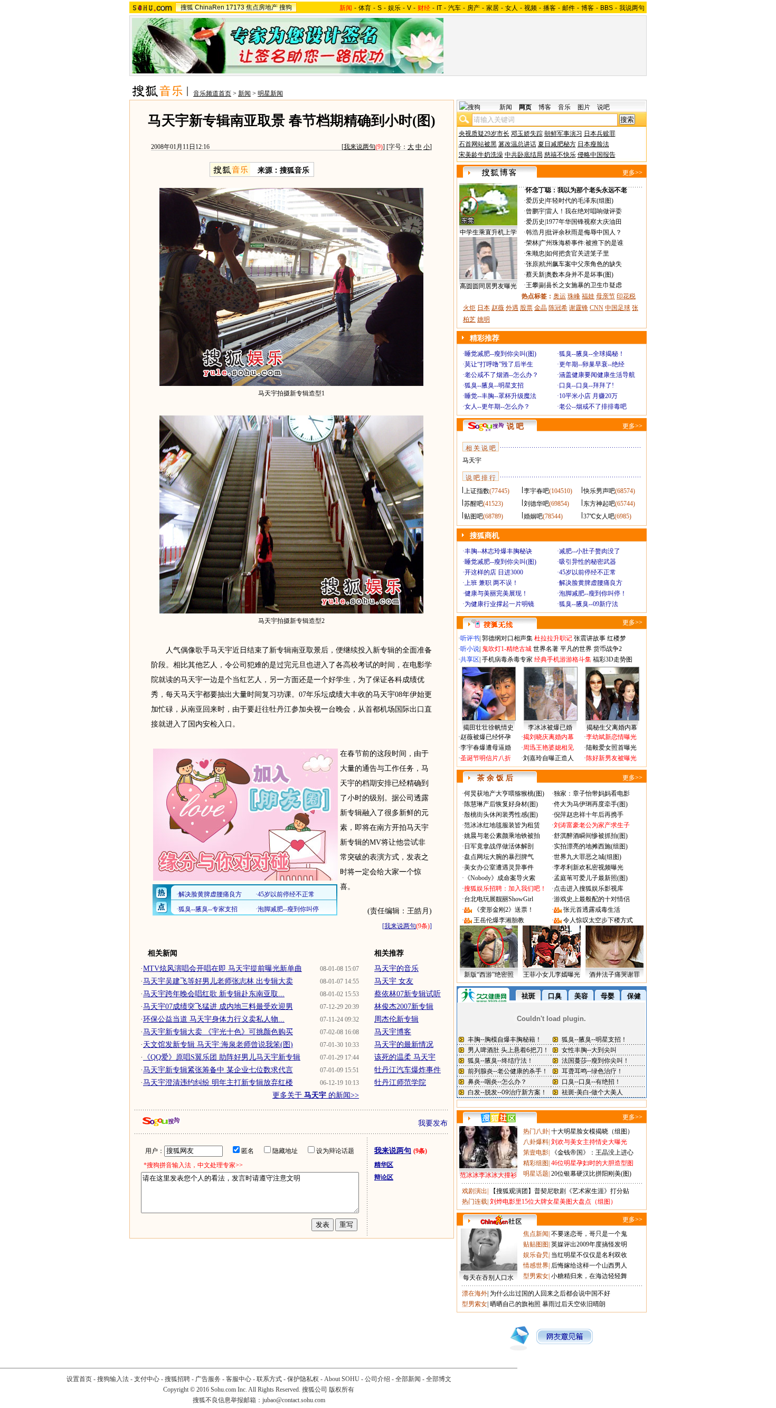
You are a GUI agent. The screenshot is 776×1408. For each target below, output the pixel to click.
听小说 (469, 649)
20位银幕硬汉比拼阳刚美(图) (591, 1173)
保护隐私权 (303, 1379)
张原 (532, 264)
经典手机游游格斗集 (562, 659)
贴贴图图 (535, 1244)
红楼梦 (616, 638)
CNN (596, 307)
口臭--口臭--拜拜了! (586, 385)
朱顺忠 (535, 253)
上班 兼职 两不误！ (491, 583)
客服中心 (238, 1379)
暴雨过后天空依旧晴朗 (573, 1304)
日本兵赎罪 (600, 133)
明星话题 (535, 1173)
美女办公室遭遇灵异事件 (499, 867)
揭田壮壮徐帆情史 (488, 727)
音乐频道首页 (212, 93)
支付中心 (146, 1379)
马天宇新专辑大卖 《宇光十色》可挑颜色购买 (218, 1032)
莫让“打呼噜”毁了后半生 (499, 364)
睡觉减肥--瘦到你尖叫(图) (500, 353)
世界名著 (546, 649)
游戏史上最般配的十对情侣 (592, 899)
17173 (235, 7)
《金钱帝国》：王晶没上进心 (592, 1152)
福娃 (588, 296)
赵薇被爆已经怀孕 (485, 737)
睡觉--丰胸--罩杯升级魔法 (500, 396)
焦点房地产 (262, 7)
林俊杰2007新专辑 (403, 1006)
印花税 (626, 296)
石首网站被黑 (478, 144)
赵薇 (497, 307)
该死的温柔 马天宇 (405, 1057)
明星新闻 (270, 93)
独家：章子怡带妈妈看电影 (592, 793)
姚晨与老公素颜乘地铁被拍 (502, 835)
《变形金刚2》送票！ (504, 909)
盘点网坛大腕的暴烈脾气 (499, 857)
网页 (525, 107)
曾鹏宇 (535, 211)
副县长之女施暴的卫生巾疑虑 (581, 285)
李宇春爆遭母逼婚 (485, 747)
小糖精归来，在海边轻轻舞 (589, 1276)
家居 (492, 8)
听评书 (469, 638)
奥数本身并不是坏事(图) (579, 274)
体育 (364, 8)
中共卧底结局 (524, 154)
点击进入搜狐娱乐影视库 (588, 888)
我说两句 (632, 8)
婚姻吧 (533, 516)
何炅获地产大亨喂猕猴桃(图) (504, 793)
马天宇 (471, 460)
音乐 (564, 107)
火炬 (469, 307)
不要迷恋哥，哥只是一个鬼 (589, 1233)
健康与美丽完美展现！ (496, 593)
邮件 (568, 8)
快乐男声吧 (599, 491)
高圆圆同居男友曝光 (488, 286)
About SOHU (341, 1379)
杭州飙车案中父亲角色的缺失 (581, 264)
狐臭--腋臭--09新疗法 (588, 604)
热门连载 (474, 1201)
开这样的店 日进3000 (494, 572)
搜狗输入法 (113, 1379)
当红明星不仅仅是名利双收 (589, 1255)
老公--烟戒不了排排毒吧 (593, 406)
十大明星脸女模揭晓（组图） (592, 1131)
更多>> (632, 172)
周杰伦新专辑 (396, 1019)
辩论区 (383, 1177)
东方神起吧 (599, 503)
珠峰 (573, 296)
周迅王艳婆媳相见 (548, 747)
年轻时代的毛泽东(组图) (579, 200)
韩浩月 (535, 232)
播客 (549, 8)
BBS (606, 8)
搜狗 (285, 7)
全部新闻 (408, 1379)
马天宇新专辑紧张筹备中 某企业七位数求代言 (218, 1070)
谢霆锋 (578, 307)
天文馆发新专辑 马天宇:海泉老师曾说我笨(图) (218, 1044)
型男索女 (535, 1276)
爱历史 (535, 200)
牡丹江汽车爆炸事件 (407, 1070)
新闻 (244, 93)
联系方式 (269, 1379)
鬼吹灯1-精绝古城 (507, 649)
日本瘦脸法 (593, 144)
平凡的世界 (576, 649)
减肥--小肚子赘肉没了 (589, 551)
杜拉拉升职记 (553, 638)
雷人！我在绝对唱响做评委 (584, 211)
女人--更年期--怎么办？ (497, 406)
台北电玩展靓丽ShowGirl (498, 899)
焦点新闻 (535, 1233)
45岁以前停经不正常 (587, 572)
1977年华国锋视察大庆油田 (584, 221)
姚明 (483, 319)
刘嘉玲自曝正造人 (548, 758)
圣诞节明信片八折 (485, 758)
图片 (584, 107)
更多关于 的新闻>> (315, 1095)
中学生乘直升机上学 (488, 232)
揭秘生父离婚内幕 (611, 727)
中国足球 (617, 307)
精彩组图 (535, 1163)
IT (439, 8)
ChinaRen (209, 7)
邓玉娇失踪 (527, 133)
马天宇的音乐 (396, 968)
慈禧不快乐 (560, 154)
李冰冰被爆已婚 (550, 727)
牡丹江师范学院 (400, 1082)
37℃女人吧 (598, 516)
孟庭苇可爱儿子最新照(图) (591, 878)
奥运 (559, 296)
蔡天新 (535, 274)
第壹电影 (535, 1152)
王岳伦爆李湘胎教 (499, 920)
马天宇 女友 (393, 981)
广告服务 (208, 1379)
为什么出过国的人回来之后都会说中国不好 (550, 1293)
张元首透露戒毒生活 (591, 909)
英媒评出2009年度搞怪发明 (589, 1244)
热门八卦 (535, 1131)
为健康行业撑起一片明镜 (499, 604)
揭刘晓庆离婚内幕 (548, 737)
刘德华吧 (536, 503)
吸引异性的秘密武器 (587, 561)
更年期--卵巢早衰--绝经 (591, 364)
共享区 (469, 659)
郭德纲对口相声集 (507, 638)
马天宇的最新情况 (403, 1044)
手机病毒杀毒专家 (507, 659)
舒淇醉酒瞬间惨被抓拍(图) (591, 835)
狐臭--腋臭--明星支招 (494, 385)
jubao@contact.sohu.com (293, 1400)
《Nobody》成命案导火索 (499, 878)
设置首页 (79, 1379)
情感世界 (535, 1265)
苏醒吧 (473, 503)
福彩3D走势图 (612, 659)
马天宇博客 (392, 1032)
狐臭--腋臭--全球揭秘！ (591, 353)
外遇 (512, 307)
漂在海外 (474, 1293)
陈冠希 (557, 307)
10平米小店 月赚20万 (588, 396)
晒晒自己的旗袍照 (515, 1304)
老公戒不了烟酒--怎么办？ (501, 375)
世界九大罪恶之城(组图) (587, 857)
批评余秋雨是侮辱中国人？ (584, 232)
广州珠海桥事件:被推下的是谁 (581, 243)
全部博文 (438, 1379)
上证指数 (476, 491)
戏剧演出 (474, 1191)
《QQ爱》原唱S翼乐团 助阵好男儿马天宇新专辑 (221, 1057)
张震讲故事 (589, 638)
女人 (511, 8)
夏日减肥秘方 (557, 144)
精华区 (383, 1164)
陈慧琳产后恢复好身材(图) (501, 804)
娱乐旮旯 (535, 1255)
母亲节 (605, 296)
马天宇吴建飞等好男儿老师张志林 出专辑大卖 (218, 981)
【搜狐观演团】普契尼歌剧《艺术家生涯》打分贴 (559, 1191)
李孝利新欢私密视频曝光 (588, 867)
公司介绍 (377, 1379)
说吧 (603, 107)
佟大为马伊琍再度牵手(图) (591, 804)
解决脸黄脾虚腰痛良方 (590, 583)
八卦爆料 (535, 1142)
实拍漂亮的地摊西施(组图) (591, 846)
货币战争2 (607, 649)
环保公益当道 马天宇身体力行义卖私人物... (214, 1019)
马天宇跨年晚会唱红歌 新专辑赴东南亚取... (214, 994)
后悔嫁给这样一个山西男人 (589, 1265)
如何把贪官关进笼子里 (577, 253)
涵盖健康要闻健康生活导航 (597, 375)
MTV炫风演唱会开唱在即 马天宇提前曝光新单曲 (222, 968)
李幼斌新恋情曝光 (611, 737)
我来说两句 (359, 146)
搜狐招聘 (177, 1379)
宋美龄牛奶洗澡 (481, 154)
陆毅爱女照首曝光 (611, 747)
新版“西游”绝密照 (489, 974)
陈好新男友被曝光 (611, 758)
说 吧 (515, 426)
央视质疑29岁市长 (484, 133)
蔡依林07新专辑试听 (407, 994)
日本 (483, 307)
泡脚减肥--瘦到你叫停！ (593, 593)
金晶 (540, 307)
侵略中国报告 (597, 154)
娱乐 (394, 8)
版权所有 (341, 1389)
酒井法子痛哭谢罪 (614, 974)
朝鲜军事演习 (563, 133)
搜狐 (187, 7)
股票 (526, 307)
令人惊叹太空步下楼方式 (598, 920)
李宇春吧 (536, 491)
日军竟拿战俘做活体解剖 (499, 846)
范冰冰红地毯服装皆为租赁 (502, 825)
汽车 (454, 8)
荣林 (532, 243)
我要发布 (433, 1123)
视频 (530, 8)
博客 (587, 8)
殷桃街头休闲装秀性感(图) (501, 814)
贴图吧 (473, 516)
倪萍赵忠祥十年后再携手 (588, 814)
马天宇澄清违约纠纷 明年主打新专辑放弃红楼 (218, 1082)
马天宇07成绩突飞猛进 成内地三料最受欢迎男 (218, 1006)
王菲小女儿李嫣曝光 (551, 974)
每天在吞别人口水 (488, 1277)
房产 (473, 8)
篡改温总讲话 (517, 144)
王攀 (532, 285)
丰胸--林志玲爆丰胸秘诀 (498, 551)
